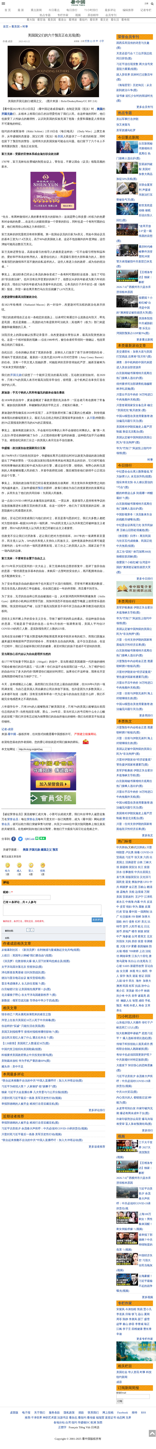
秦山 (125, 1324)
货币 (125, 926)
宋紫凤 (120, 1309)
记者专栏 (145, 10)
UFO (146, 881)
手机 (147, 1000)
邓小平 (139, 990)
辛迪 (119, 1333)
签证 (141, 975)
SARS (126, 966)
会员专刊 (110, 15)
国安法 (133, 867)
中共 (143, 901)
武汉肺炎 (139, 847)
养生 (119, 1010)
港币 (119, 931)
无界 (128, 1417)
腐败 (141, 906)
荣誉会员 (12, 819)
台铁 (140, 862)
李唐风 (133, 1319)
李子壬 (127, 1328)
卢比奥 (129, 852)
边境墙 (139, 891)
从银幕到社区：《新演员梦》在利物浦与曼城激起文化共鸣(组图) (41, 949)
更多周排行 (146, 715)
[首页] (78, 5)
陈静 (125, 1319)
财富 (147, 931)
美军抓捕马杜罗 (126, 130)
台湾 (134, 936)
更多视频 (147, 1297)
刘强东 (120, 941)
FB (133, 916)
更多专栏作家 (144, 1338)
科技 (149, 1372)
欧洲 (93, 1422)
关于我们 (39, 1412)
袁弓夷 (120, 877)
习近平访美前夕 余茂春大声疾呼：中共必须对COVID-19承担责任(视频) (45, 1128)
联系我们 (93, 1412)
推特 (134, 1412)
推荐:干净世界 (33, 1417)
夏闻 (147, 1314)
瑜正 (147, 1324)
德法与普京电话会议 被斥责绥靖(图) (23, 977)
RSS (143, 1412)
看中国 (133, 911)
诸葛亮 (142, 995)
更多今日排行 (144, 578)
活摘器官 (130, 862)
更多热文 (147, 835)
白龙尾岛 (142, 961)
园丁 (140, 1319)
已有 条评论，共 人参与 (19, 902)
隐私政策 (69, 1412)
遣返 (135, 975)
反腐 (147, 906)
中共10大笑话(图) (126, 1091)
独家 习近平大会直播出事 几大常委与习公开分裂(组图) (35, 1092)
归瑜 (128, 1314)
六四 (146, 857)
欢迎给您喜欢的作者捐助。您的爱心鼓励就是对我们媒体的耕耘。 (41, 742)
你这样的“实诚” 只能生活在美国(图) (23, 1025)
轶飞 (134, 1314)
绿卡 (125, 980)
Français (73, 1427)
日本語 (95, 1427)
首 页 (8, 10)
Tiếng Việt (84, 1427)
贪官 (122, 906)
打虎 (119, 911)
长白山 (132, 961)
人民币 (133, 926)
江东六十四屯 (140, 956)
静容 (131, 1324)
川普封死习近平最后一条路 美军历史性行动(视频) (32, 1097)
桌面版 (14, 1412)
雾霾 (134, 946)
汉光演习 (145, 877)
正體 (146, 3)
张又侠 (138, 857)
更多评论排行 (97, 1110)
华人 (138, 971)
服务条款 (54, 1412)
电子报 (26, 1412)
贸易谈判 (128, 896)
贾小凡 (147, 1309)
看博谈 (73, 19)
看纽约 (83, 19)
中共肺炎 (121, 847)
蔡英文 (142, 936)
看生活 (115, 19)
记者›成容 (7, 729)
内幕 (137, 901)
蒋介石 (120, 990)
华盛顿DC (84, 1422)
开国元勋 (7, 113)
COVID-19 (147, 852)
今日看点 (54, 10)
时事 (25, 26)
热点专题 (45, 15)
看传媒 (91, 1417)
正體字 (62, 1427)
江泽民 (148, 896)
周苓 (119, 1319)
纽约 (74, 1422)
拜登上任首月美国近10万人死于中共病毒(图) (28, 1020)
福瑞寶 (100, 1417)
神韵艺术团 (50, 1417)
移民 (145, 971)
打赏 (87, 41)
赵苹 (119, 1324)
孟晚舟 (124, 891)
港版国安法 (132, 877)
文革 (147, 1005)
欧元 (140, 926)
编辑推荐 (128, 10)
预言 (41, 488)
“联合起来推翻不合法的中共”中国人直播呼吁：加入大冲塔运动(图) (42, 1080)
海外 (139, 980)
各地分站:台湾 (62, 1422)
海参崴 (127, 936)
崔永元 (120, 901)
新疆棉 (124, 867)
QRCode (30, 838)
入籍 (119, 980)
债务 (131, 921)
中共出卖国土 (142, 872)
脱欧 (119, 921)
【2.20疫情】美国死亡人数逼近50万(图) (25, 1043)
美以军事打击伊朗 (127, 119)
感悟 (141, 1000)
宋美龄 (130, 990)
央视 (132, 971)
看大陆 (31, 19)
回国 (147, 975)
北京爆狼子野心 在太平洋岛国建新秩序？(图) (29, 994)
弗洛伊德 (137, 881)
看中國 (12, 734)
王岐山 (142, 887)
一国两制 (143, 911)
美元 (144, 921)
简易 (140, 1309)
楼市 (134, 931)
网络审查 (125, 956)
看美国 (52, 19)
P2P (128, 946)
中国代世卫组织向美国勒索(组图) (22, 1049)
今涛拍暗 (130, 1309)
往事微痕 (128, 872)
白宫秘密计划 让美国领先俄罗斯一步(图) (26, 989)
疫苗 (147, 867)
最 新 (21, 10)
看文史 (104, 19)
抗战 (138, 985)
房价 (134, 941)
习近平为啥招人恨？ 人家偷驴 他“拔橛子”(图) (29, 1086)
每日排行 (71, 10)
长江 (140, 867)
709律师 (133, 951)
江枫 (119, 1328)
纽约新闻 (121, 1377)
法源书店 (62, 1417)
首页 (6, 26)
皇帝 (134, 995)
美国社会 (121, 1372)
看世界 (94, 19)
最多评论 (110, 10)
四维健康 (137, 1328)
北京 (149, 936)
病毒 (137, 852)
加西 (99, 1422)
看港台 (62, 19)
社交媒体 (125, 916)
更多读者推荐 (97, 1146)
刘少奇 (120, 995)
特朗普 (120, 852)
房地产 (127, 931)
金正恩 (133, 887)
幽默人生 (126, 1000)
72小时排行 (91, 10)
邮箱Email (121, 1392)
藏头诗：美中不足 (12, 1066)
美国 (99, 108)
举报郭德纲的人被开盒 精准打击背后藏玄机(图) (30, 1103)
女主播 (124, 971)
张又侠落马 (123, 124)
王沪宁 (139, 896)
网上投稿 (108, 1412)
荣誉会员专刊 (128, 37)
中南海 (129, 901)
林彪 (147, 990)
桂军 (131, 985)
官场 (125, 911)
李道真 (120, 1314)
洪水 (119, 872)
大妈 (128, 941)
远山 (140, 1314)
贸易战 (120, 857)
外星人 (134, 1005)
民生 (132, 980)
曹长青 (147, 1328)
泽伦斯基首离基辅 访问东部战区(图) (23, 972)
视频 (78, 15)
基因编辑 (142, 946)
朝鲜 (138, 916)
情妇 (129, 906)
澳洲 (119, 985)
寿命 (141, 1005)
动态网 (121, 1417)
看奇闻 (125, 19)
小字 (101, 41)
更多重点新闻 (144, 339)
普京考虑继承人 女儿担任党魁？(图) (23, 983)
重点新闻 (36, 10)
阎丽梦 (124, 887)
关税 (131, 891)
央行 (125, 921)
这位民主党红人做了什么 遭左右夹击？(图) (27, 1037)
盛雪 (147, 1319)
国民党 (120, 881)
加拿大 (146, 916)
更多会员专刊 (144, 106)
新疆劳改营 (137, 966)
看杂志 (73, 1417)
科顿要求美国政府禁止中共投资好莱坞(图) (27, 1054)
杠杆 (138, 921)
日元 (147, 926)
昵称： (8, 892)
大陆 (122, 946)
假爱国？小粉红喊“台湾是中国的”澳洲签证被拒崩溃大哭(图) (133, 567)
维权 (125, 951)
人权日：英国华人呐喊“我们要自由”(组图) (27, 955)
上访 (142, 951)
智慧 (135, 1000)
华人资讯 (133, 1372)
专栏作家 (62, 15)
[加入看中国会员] (53, 789)
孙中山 (145, 985)
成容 (119, 1382)
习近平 (129, 857)
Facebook (122, 1412)
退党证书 (110, 1417)
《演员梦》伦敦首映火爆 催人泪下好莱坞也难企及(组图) (36, 961)
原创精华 (93, 15)
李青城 (139, 1324)
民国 (125, 985)
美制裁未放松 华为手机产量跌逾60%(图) (26, 1060)
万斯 (147, 891)
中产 (119, 936)
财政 (140, 931)
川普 (92, 417)
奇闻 (126, 1005)
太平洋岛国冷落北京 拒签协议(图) (22, 966)
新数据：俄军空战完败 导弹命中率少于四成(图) (30, 1000)
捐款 (81, 1412)
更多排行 (147, 1130)
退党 (128, 881)
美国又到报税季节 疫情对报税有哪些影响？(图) (30, 1031)
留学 (122, 975)
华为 (135, 906)
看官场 (41, 19)
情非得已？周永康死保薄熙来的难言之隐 (26, 1014)
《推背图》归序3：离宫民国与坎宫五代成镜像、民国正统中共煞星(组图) (134, 540)
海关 (129, 975)
